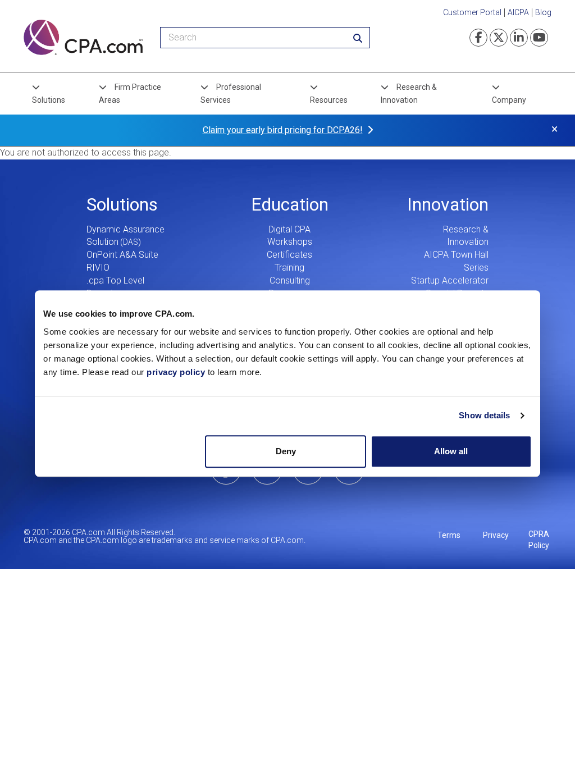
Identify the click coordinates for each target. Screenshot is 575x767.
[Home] (83, 37)
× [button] (554, 129)
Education (289, 204)
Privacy (496, 535)
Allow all (451, 451)
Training (289, 267)
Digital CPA (289, 229)
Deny (286, 451)
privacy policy (176, 372)
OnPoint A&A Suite (122, 254)
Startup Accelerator (450, 280)
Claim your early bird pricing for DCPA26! (283, 130)
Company (509, 99)
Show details (484, 415)
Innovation (448, 204)
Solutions (48, 99)
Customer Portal (472, 12)
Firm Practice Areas (130, 93)
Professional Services (230, 93)
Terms (448, 535)
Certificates (289, 254)
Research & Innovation (409, 93)
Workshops (289, 241)
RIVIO (97, 267)
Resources (329, 99)
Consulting (290, 280)
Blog (543, 12)
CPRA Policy (538, 539)
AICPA (518, 12)
